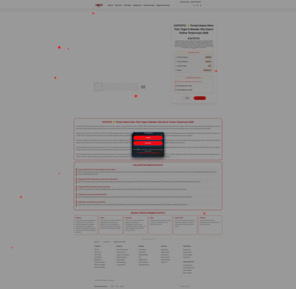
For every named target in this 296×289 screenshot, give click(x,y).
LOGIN (148, 137)
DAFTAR (148, 143)
